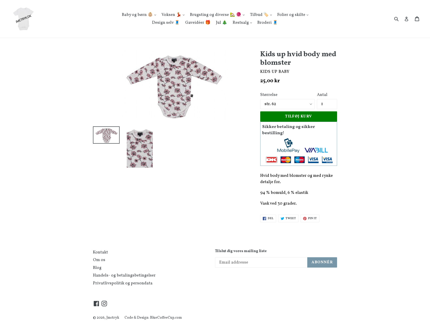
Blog (97, 268)
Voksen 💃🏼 (171, 15)
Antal (322, 95)
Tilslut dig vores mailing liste (241, 251)
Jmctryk (112, 317)
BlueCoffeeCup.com (166, 317)
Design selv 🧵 (166, 23)
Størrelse (268, 95)
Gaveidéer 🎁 (198, 23)
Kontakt (100, 252)
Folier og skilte (291, 15)
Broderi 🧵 (267, 23)
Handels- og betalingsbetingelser (124, 275)
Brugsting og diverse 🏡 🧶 (216, 15)
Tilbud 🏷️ (260, 15)
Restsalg (241, 23)
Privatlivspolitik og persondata (123, 283)
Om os (99, 260)
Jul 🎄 (221, 23)
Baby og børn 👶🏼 (138, 15)
